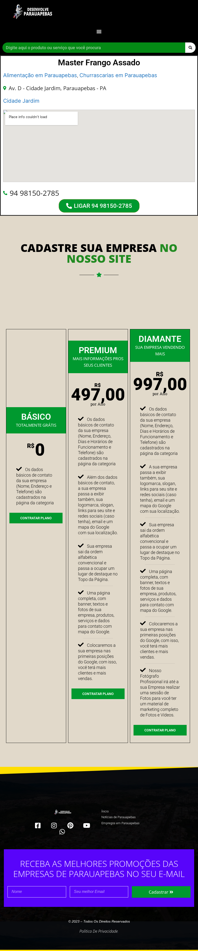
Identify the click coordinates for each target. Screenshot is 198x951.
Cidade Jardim (21, 101)
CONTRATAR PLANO (36, 518)
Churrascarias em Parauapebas (118, 75)
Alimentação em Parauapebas (40, 75)
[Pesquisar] (190, 47)
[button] (99, 31)
